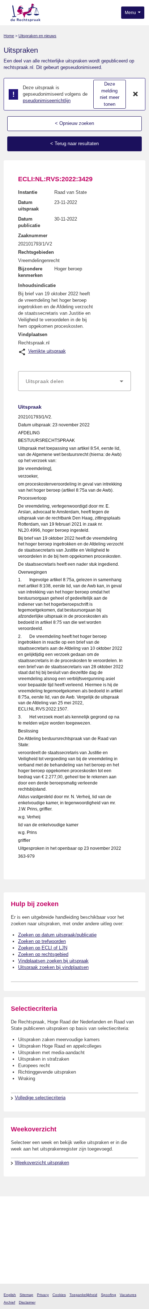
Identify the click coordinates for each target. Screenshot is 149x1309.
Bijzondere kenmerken (30, 272)
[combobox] (74, 381)
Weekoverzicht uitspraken (42, 1162)
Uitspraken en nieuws (37, 36)
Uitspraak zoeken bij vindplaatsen (53, 967)
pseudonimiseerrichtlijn (47, 100)
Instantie (27, 192)
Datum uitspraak (28, 206)
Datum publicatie (29, 222)
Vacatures (128, 1295)
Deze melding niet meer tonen (109, 94)
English (10, 1295)
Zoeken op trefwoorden (42, 941)
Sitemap (26, 1295)
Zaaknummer (32, 235)
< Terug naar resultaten (74, 143)
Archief (9, 1302)
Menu (131, 12)
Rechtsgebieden (36, 252)
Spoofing (108, 1295)
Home (9, 36)
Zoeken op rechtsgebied (43, 954)
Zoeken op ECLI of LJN (42, 948)
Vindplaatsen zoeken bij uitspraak (53, 961)
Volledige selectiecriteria (40, 1097)
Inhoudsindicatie (37, 285)
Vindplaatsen (32, 334)
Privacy (43, 1295)
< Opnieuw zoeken (74, 123)
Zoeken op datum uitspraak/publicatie (57, 935)
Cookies (59, 1295)
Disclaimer (27, 1302)
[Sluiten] (135, 94)
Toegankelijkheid (83, 1295)
